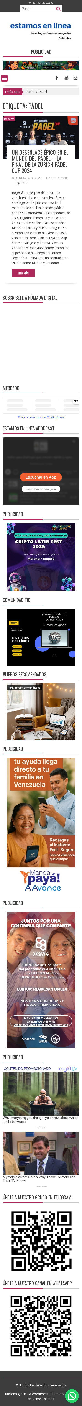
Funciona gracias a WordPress (25, 1394)
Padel (25, 183)
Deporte (9, 118)
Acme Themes (43, 1399)
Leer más (23, 273)
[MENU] (4, 78)
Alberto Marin (59, 178)
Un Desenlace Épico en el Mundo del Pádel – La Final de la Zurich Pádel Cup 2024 (40, 161)
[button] (72, 1396)
